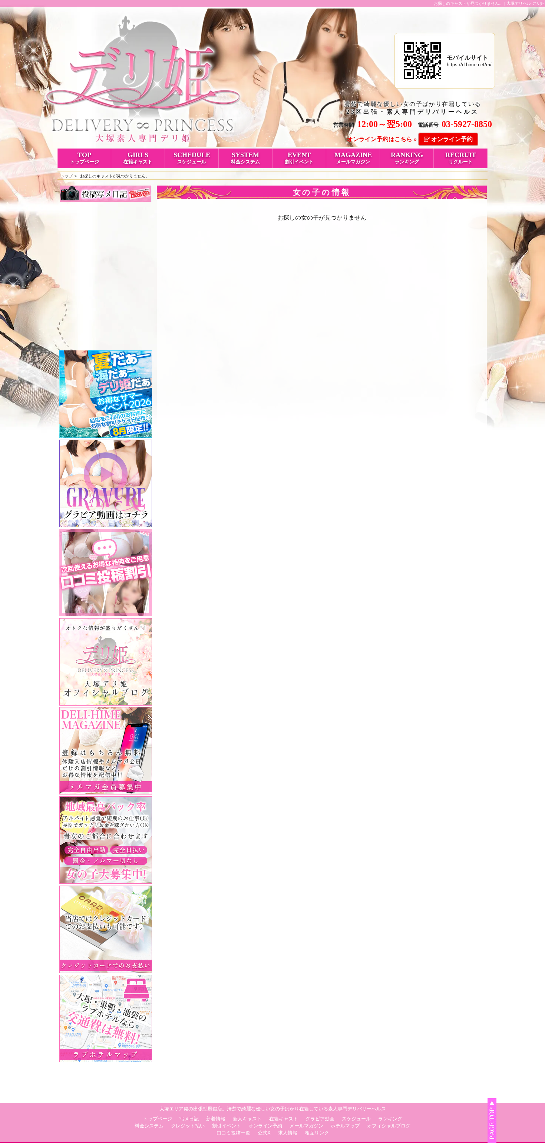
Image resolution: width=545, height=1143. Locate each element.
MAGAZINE (353, 157)
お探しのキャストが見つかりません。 (114, 176)
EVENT (299, 157)
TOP (84, 157)
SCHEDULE (192, 157)
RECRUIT (460, 157)
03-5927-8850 (467, 124)
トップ (66, 176)
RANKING (407, 157)
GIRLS (137, 157)
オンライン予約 (452, 139)
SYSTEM (245, 157)
